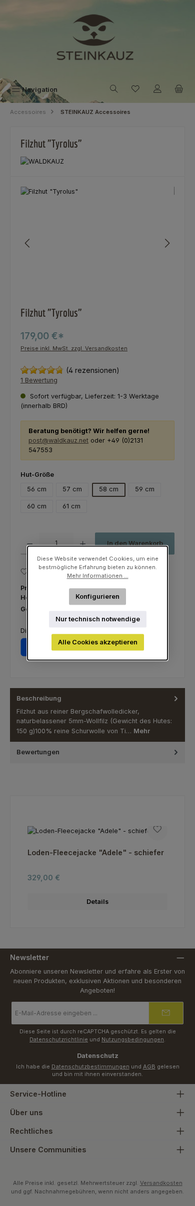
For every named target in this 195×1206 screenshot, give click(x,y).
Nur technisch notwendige (98, 619)
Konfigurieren (98, 596)
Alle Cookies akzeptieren (98, 642)
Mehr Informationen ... (97, 575)
